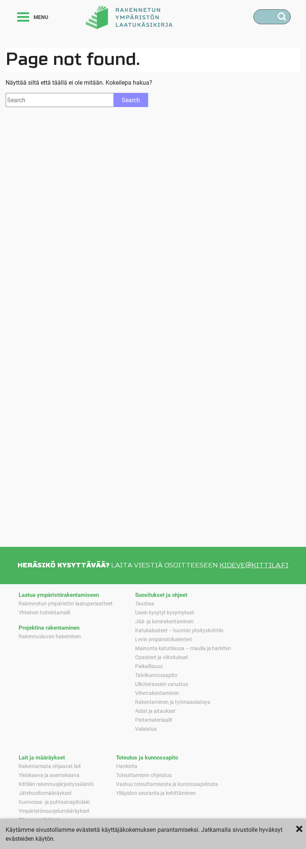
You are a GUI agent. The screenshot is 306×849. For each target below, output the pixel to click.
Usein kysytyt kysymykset (164, 612)
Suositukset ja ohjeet (161, 594)
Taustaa (144, 603)
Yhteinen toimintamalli (44, 612)
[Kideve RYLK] (129, 16)
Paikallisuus (149, 666)
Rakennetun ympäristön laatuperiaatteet (66, 603)
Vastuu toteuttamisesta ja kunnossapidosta (167, 783)
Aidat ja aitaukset (155, 710)
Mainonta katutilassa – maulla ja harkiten (183, 648)
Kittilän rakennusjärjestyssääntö (56, 783)
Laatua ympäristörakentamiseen (59, 594)
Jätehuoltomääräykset (45, 792)
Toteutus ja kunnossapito (147, 757)
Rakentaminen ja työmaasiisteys (172, 701)
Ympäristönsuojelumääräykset (54, 810)
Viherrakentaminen (157, 692)
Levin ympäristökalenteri (163, 639)
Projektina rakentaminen (49, 627)
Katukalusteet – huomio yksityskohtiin (179, 630)
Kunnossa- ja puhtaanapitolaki (54, 801)
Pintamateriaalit (153, 719)
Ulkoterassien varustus (161, 683)
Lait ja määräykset (42, 757)
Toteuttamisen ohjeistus (144, 774)
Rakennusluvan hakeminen (50, 636)
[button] (23, 17)
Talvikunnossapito (156, 675)
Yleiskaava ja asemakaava (49, 774)
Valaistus (146, 728)
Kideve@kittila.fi (253, 565)
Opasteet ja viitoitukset (161, 657)
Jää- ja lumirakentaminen (164, 621)
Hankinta (126, 766)
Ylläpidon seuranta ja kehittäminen (156, 792)
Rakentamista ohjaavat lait (50, 766)
